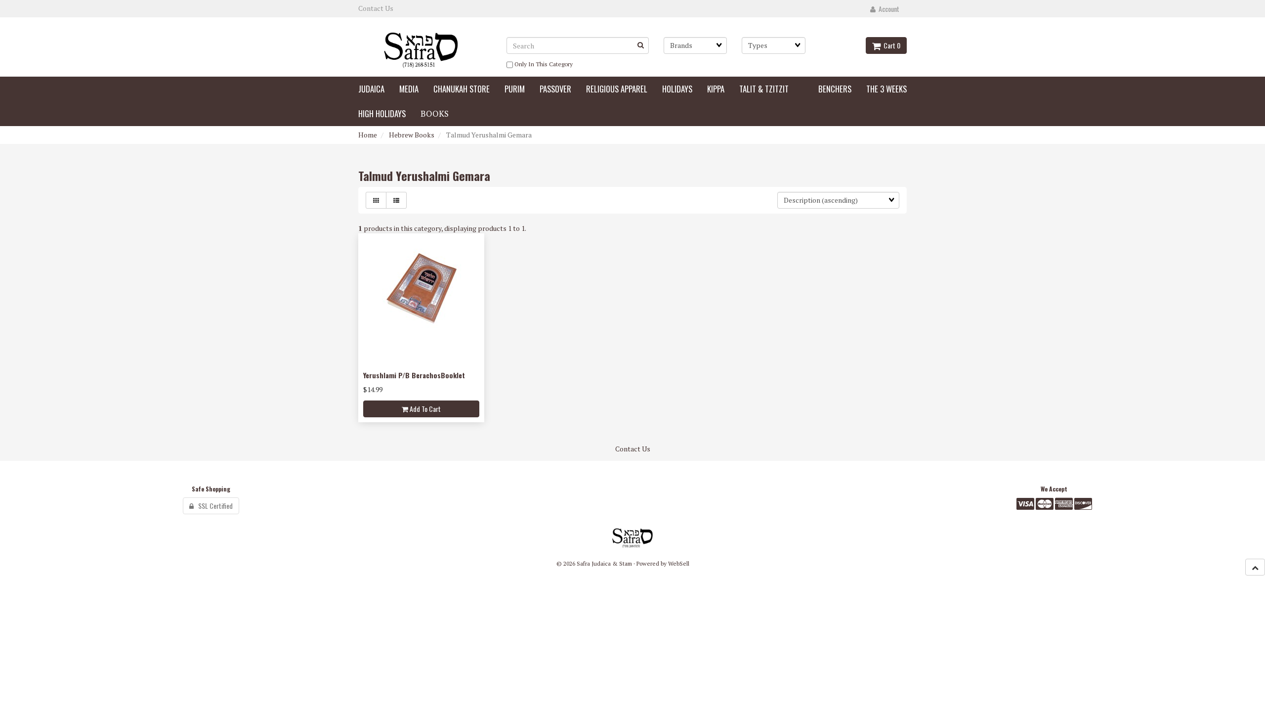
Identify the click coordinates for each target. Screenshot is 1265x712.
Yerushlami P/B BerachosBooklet (414, 375)
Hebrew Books (411, 134)
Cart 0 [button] (890, 45)
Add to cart (424, 408)
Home (367, 134)
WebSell (678, 563)
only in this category (543, 64)
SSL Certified (213, 505)
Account (887, 8)
